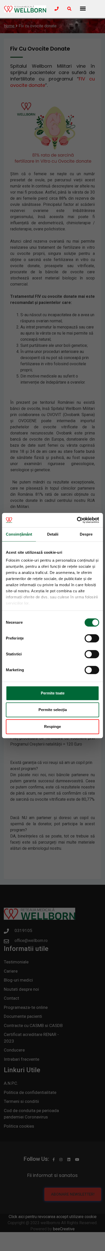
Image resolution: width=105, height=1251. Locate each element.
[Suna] (56, 9)
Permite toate (52, 693)
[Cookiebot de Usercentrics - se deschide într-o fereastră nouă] (77, 520)
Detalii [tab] (53, 534)
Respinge (52, 726)
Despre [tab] (86, 534)
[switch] (92, 638)
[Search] (69, 9)
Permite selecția (52, 709)
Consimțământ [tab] (19, 534)
